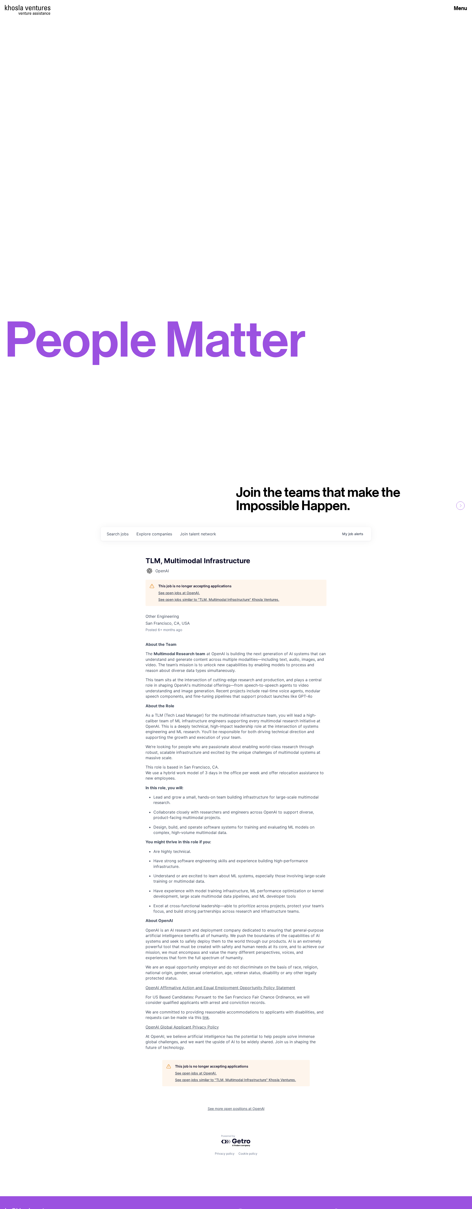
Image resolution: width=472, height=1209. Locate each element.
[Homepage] (27, 7)
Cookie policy (247, 1153)
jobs (118, 533)
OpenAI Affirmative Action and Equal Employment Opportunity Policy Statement (220, 987)
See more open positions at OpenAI (236, 1108)
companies (154, 533)
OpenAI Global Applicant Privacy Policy (182, 1027)
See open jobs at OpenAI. (179, 593)
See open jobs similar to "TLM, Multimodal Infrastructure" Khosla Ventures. (218, 599)
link (206, 1017)
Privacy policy (225, 1153)
